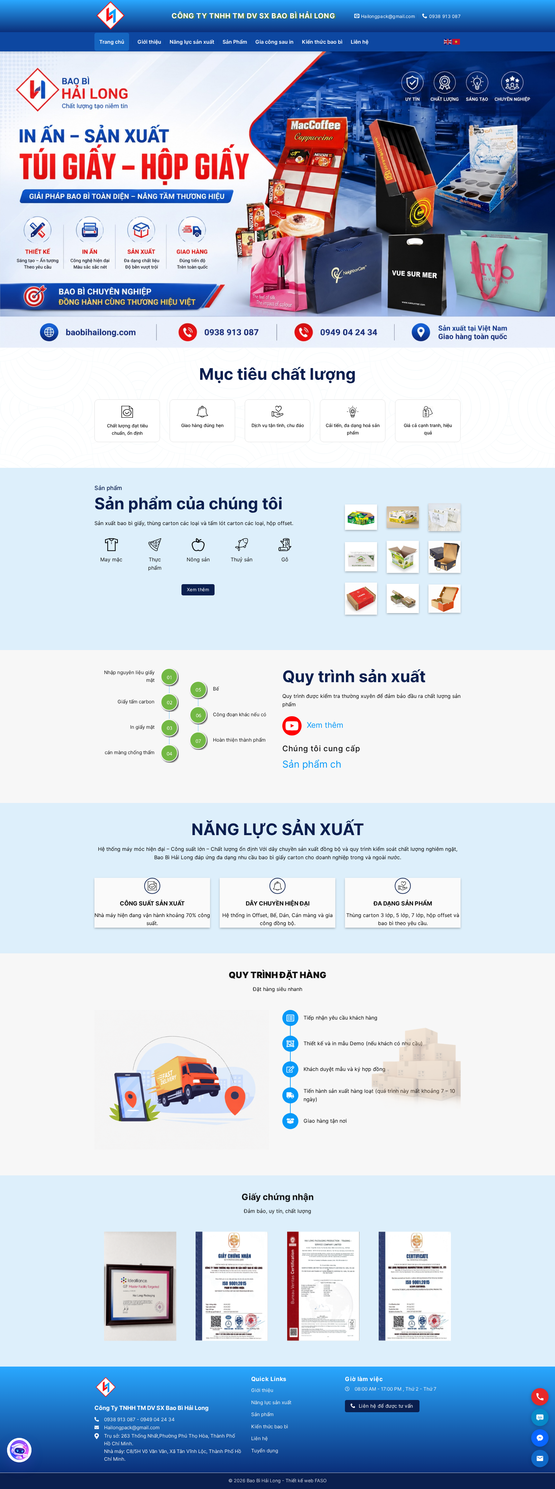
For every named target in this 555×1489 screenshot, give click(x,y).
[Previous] (19, 182)
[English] (448, 41)
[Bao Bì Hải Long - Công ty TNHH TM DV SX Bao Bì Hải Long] (112, 16)
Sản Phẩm (235, 42)
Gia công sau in (274, 42)
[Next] (536, 182)
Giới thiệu (149, 42)
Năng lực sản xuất (192, 42)
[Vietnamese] (456, 41)
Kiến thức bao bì (322, 42)
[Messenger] (540, 1438)
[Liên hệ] (540, 1458)
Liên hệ (359, 42)
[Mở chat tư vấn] (19, 1450)
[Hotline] (540, 1397)
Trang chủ (111, 42)
